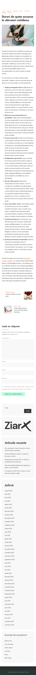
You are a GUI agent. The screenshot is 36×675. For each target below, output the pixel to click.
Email (4, 370)
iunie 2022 (8, 607)
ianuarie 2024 (9, 580)
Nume (4, 361)
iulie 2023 (7, 601)
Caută (6, 408)
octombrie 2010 (9, 625)
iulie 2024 (7, 563)
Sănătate (4, 13)
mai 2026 (7, 501)
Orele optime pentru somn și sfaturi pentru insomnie (21, 309)
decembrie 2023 (9, 583)
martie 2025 (8, 542)
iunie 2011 (7, 618)
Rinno (6, 654)
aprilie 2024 (8, 573)
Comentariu (6, 338)
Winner (9, 11)
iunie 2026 (8, 497)
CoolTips (7, 651)
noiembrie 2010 (9, 621)
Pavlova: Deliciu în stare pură (13, 294)
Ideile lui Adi (8, 641)
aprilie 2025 (8, 539)
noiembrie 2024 (9, 552)
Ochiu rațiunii (8, 647)
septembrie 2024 (10, 559)
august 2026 (8, 490)
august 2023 (8, 597)
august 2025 (8, 528)
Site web (4, 378)
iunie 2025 (8, 532)
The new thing (9, 644)
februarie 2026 (9, 511)
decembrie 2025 (9, 518)
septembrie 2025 (10, 525)
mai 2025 (7, 535)
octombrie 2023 (9, 590)
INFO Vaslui (8, 658)
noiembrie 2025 (9, 521)
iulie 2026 (8, 494)
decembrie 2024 (9, 549)
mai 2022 (7, 611)
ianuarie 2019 (9, 614)
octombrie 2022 (9, 604)
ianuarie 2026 (9, 515)
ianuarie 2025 (9, 545)
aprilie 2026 (8, 504)
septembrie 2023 (10, 594)
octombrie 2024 (9, 556)
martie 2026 (8, 508)
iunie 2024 (8, 566)
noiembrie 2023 (9, 587)
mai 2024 (7, 570)
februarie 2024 (9, 576)
